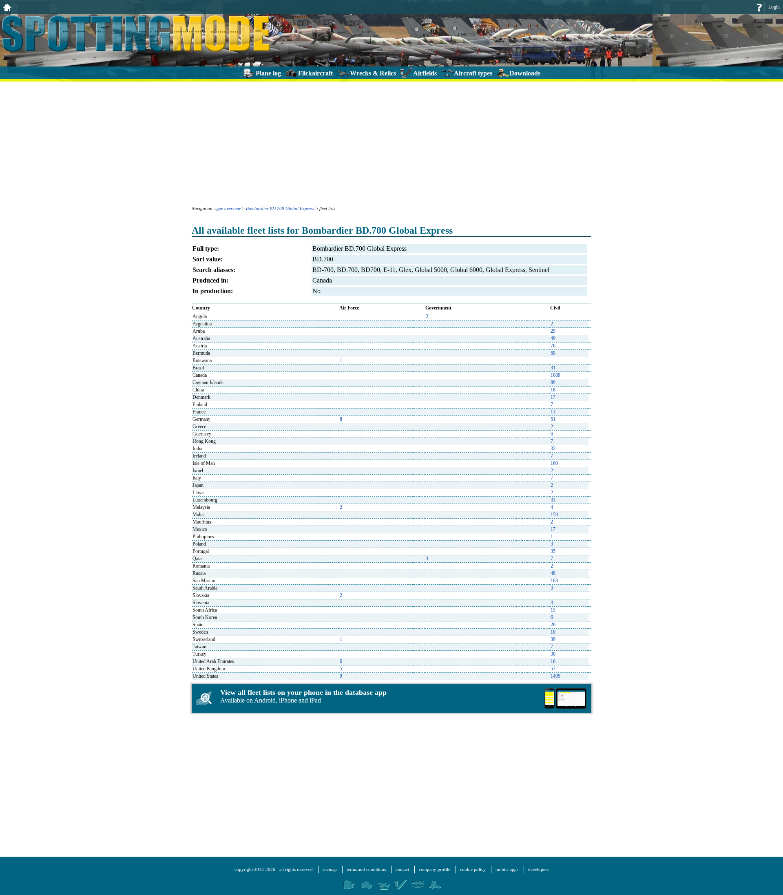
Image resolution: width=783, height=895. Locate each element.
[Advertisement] (391, 143)
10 (553, 632)
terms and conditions (366, 869)
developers (538, 869)
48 (553, 573)
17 (553, 397)
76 (553, 346)
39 (553, 639)
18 (553, 390)
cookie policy (473, 869)
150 (554, 514)
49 (553, 338)
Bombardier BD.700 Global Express (280, 208)
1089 (555, 375)
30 (553, 654)
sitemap (330, 869)
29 (553, 331)
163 (554, 580)
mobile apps (506, 869)
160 (554, 463)
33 (553, 500)
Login (774, 7)
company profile (434, 869)
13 (553, 412)
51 (553, 419)
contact (402, 869)
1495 (555, 676)
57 (553, 669)
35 (553, 551)
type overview (228, 208)
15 (553, 610)
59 (553, 353)
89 (553, 382)
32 (553, 448)
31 (553, 368)
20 (553, 625)
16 (553, 661)
